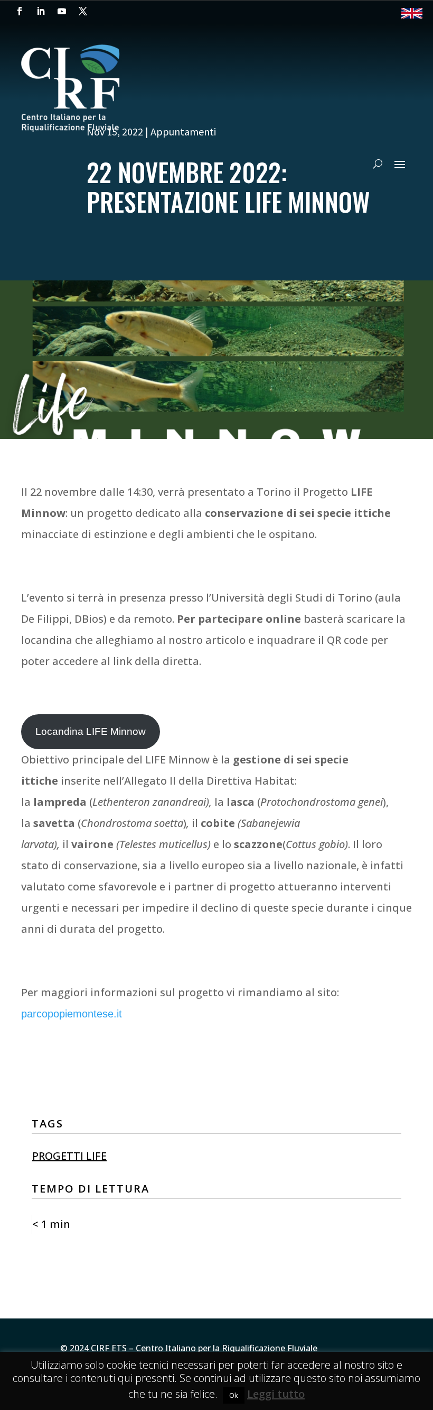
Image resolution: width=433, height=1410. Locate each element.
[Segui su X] (82, 11)
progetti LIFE (69, 1156)
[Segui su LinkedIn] (40, 11)
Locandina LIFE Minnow (90, 731)
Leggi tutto (276, 1394)
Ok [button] (233, 1395)
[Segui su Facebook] (19, 11)
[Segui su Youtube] (61, 11)
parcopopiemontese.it (71, 1014)
